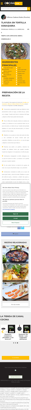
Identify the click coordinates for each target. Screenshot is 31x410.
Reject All (15, 213)
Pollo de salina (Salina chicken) (15, 262)
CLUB (17, 3)
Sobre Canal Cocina (9, 367)
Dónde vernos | (18, 367)
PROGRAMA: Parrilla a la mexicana (12, 29)
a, (20, 140)
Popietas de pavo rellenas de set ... (15, 299)
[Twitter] (22, 227)
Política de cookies (15, 382)
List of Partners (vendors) (9, 209)
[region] (15, 205)
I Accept (15, 218)
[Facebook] (19, 227)
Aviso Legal (17, 380)
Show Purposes (15, 222)
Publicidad (24, 367)
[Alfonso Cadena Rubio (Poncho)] (17, 19)
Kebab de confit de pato (15, 281)
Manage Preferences (15, 377)
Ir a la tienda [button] (15, 357)
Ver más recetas (15, 304)
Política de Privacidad (25, 380)
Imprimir (16, 233)
